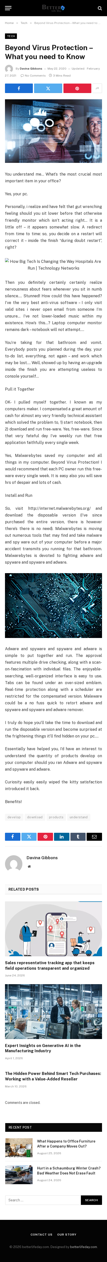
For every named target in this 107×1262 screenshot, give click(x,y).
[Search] (99, 8)
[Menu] (8, 8)
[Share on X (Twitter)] (48, 88)
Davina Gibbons (31, 68)
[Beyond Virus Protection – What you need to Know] (53, 131)
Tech (11, 36)
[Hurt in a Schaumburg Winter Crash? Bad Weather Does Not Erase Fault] (19, 1174)
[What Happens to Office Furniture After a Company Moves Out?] (19, 1147)
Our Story (66, 1234)
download (35, 817)
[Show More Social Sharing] (97, 88)
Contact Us (41, 1234)
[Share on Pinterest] (77, 88)
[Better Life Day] (53, 8)
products (56, 817)
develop (14, 817)
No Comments (35, 75)
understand (79, 817)
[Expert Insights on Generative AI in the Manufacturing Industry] (53, 1011)
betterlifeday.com (83, 1247)
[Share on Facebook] (19, 88)
